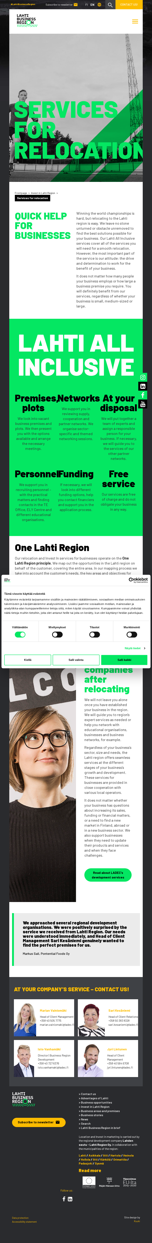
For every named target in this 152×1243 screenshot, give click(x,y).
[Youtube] (142, 404)
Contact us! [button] (129, 4)
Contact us (88, 1094)
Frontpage (21, 192)
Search (86, 1123)
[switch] (57, 635)
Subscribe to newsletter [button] (39, 1122)
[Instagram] (142, 377)
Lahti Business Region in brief (100, 1127)
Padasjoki (85, 1163)
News (84, 1119)
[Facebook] (63, 1199)
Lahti (82, 1155)
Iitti (105, 1155)
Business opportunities (96, 1102)
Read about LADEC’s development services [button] (108, 875)
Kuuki (137, 1221)
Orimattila (120, 1159)
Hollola (85, 1159)
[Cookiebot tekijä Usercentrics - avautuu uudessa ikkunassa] (131, 580)
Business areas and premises (100, 1111)
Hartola (115, 1155)
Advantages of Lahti (94, 1098)
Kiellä (27, 659)
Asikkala (94, 1155)
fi (86, 4)
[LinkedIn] (70, 1199)
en (92, 4)
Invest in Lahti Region (43, 192)
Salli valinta (76, 659)
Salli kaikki (124, 659)
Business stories (92, 1115)
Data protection (20, 1217)
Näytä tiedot (133, 648)
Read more (90, 1170)
